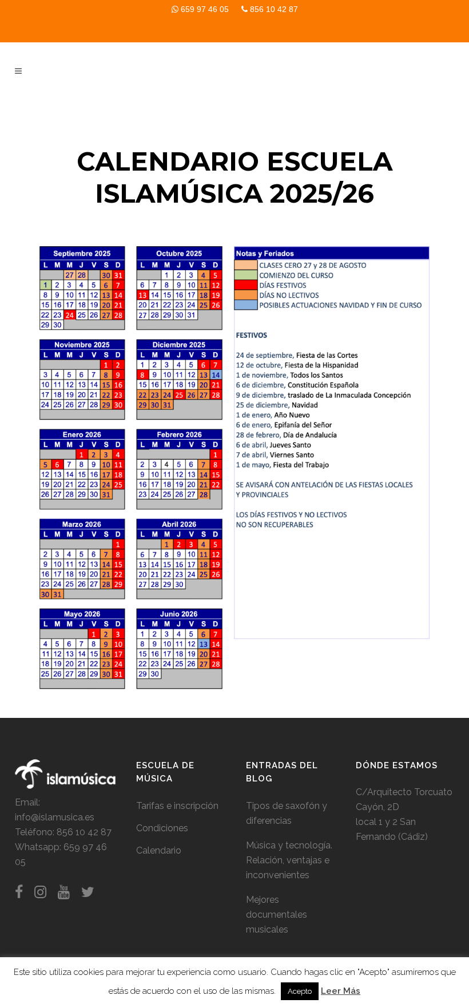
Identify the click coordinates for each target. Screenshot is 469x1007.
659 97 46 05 (203, 9)
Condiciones (162, 828)
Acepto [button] (300, 991)
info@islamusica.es (54, 817)
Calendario (158, 850)
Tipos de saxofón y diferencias (286, 813)
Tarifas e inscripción (177, 805)
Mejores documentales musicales (276, 914)
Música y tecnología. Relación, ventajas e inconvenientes (289, 860)
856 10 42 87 (273, 9)
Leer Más (340, 991)
